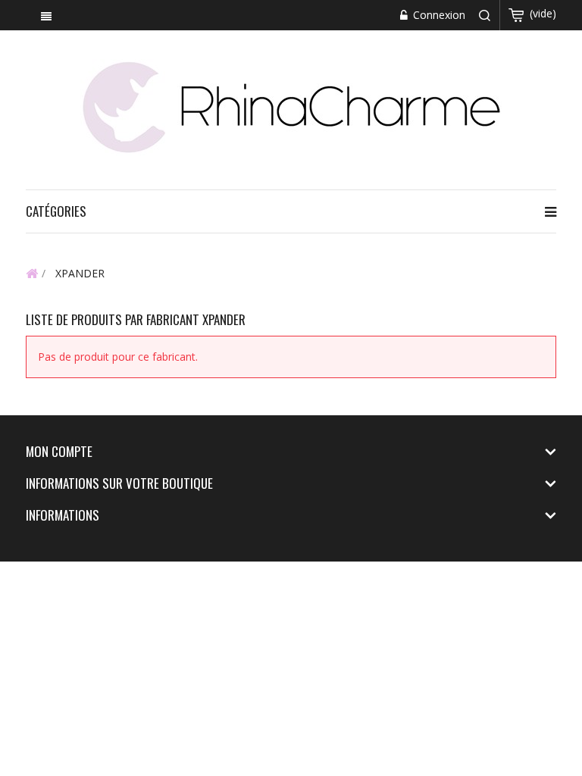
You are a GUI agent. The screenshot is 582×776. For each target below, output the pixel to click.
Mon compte (59, 451)
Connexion (437, 15)
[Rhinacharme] (291, 106)
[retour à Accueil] (32, 273)
